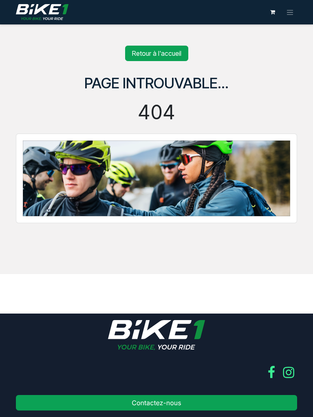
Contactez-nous (156, 403)
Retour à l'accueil (156, 53)
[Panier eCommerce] (273, 12)
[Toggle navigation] (290, 12)
